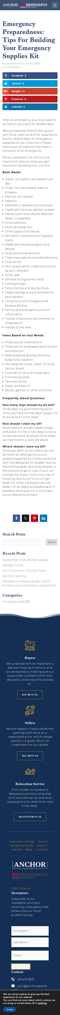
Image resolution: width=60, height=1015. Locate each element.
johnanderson (14, 63)
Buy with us (30, 694)
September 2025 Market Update (25, 559)
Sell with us (30, 755)
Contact (42, 849)
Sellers (17, 849)
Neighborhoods (22, 845)
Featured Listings (21, 841)
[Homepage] (24, 5)
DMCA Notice (20, 888)
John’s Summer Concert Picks (23, 570)
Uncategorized (11, 66)
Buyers (42, 845)
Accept (9, 1009)
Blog (28, 849)
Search (43, 841)
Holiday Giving (13, 565)
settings (42, 1003)
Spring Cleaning (14, 576)
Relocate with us (30, 816)
